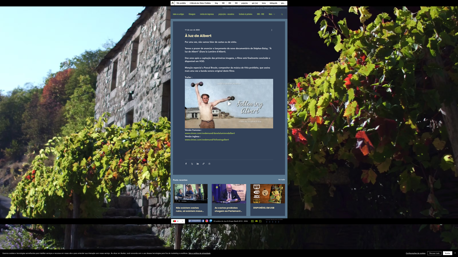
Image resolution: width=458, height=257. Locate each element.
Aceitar (447, 253)
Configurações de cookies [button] (415, 253)
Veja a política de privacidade (199, 253)
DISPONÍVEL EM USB (263, 207)
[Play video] (229, 103)
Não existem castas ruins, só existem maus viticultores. (189, 209)
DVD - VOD (260, 14)
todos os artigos (178, 14)
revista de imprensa (207, 14)
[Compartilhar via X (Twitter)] (192, 164)
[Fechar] (455, 253)
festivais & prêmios (245, 14)
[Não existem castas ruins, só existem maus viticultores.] (190, 193)
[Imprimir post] (209, 164)
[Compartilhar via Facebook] (186, 164)
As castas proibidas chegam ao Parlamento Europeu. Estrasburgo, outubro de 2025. (228, 209)
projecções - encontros (226, 14)
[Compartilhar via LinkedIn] (198, 164)
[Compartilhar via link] (203, 164)
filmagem (192, 14)
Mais (270, 14)
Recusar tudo (434, 253)
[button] (282, 14)
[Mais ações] (271, 30)
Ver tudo (281, 179)
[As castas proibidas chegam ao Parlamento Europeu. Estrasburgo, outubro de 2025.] (229, 193)
